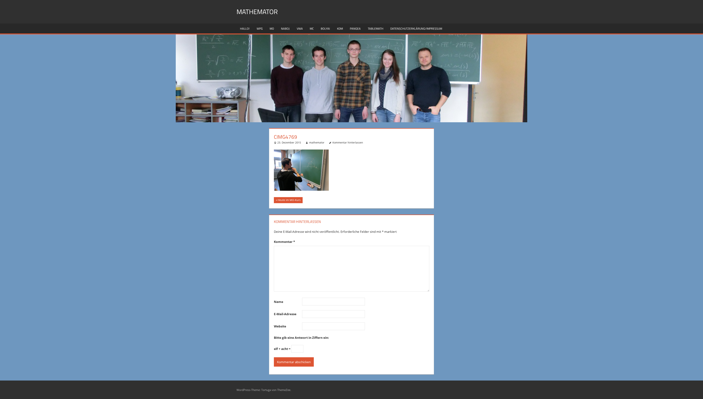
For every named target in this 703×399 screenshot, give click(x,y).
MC (312, 28)
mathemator (316, 142)
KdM (340, 28)
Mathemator (257, 12)
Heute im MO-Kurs (289, 200)
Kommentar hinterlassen (347, 142)
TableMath (375, 28)
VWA (300, 28)
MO (272, 28)
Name (278, 302)
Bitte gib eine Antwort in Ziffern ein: (301, 337)
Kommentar (284, 242)
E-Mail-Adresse (285, 314)
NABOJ (285, 28)
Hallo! (245, 28)
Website (280, 326)
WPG (260, 28)
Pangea (355, 28)
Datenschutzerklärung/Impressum (416, 28)
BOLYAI (325, 28)
